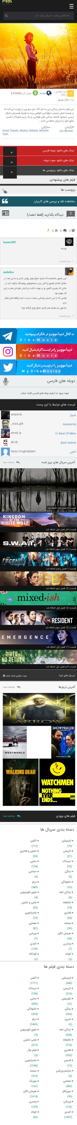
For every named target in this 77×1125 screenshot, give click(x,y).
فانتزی (67, 1050)
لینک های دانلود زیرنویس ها (58, 170)
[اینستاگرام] (38, 357)
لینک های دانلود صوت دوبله (59, 160)
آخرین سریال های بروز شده (58, 462)
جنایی (33, 998)
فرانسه (43, 93)
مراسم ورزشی (63, 1071)
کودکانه (33, 954)
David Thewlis (10, 130)
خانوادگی (32, 1009)
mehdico (8, 272)
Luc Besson (66, 131)
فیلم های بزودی (65, 816)
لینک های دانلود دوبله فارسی (58, 150)
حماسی (33, 871)
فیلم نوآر (32, 1050)
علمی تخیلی (30, 1040)
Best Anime (68, 443)
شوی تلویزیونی (28, 1029)
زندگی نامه (65, 1029)
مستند (33, 1071)
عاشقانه (67, 1040)
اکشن (73, 452)
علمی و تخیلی (29, 902)
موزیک (33, 1081)
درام (34, 1019)
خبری (68, 1019)
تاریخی (67, 988)
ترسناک (32, 988)
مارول (73, 415)
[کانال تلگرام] (38, 342)
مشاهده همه (8, 462)
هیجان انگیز (30, 1091)
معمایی (67, 1081)
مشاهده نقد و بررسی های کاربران (54, 201)
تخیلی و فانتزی (28, 851)
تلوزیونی (66, 998)
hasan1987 (9, 242)
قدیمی (67, 1060)
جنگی (68, 1009)
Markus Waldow (29, 130)
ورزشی (67, 1101)
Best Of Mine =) (65, 433)
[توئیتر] (38, 373)
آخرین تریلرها (67, 687)
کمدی (68, 1112)
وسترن (33, 1101)
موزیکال (66, 1091)
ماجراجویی (31, 1060)
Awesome (69, 424)
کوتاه (34, 1112)
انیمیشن (66, 978)
